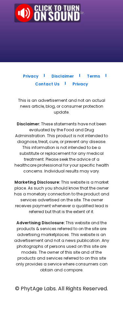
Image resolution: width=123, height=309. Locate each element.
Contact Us (47, 84)
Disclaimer (62, 76)
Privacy (30, 76)
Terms (93, 76)
